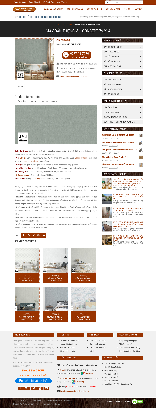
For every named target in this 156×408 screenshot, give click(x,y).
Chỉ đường (89, 373)
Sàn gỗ (23, 158)
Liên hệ (92, 351)
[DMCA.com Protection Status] (137, 401)
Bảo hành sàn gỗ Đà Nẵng (129, 351)
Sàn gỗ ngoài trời (111, 374)
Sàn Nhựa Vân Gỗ (111, 377)
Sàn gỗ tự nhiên (81, 158)
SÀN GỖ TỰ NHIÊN (111, 57)
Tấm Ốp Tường (110, 107)
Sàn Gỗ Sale (62, 2)
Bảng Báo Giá (34, 2)
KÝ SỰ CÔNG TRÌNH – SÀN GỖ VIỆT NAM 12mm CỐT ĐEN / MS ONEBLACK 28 (128, 197)
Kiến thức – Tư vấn (67, 347)
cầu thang (36, 178)
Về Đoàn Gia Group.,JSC (69, 341)
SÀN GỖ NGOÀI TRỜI (112, 61)
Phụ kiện (127, 9)
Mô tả (20, 86)
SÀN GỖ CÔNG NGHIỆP (113, 47)
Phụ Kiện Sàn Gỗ (111, 112)
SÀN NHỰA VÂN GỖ (111, 52)
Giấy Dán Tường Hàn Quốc (115, 117)
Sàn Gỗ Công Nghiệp (53, 9)
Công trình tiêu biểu (67, 351)
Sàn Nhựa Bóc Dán (112, 80)
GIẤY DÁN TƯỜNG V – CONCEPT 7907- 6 (83, 279)
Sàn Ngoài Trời (113, 9)
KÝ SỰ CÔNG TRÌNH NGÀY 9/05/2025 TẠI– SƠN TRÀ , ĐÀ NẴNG (128, 209)
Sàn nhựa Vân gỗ (75, 9)
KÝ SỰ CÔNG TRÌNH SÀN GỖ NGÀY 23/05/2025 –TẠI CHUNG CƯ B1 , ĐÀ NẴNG (128, 238)
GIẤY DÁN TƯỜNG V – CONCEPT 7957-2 (27, 318)
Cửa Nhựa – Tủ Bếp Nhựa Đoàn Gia (119, 122)
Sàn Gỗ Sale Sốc (111, 94)
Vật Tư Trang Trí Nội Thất (114, 364)
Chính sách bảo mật (97, 344)
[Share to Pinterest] (28, 235)
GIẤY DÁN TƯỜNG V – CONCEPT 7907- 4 (55, 318)
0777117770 (70, 386)
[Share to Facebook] (23, 235)
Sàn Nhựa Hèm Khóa (113, 89)
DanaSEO (127, 401)
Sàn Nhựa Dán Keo (112, 84)
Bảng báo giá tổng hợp (128, 341)
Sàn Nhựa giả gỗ (31, 161)
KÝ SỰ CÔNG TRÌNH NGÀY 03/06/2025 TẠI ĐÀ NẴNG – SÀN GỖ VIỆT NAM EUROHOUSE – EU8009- (128, 224)
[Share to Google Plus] (38, 235)
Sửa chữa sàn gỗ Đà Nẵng (129, 347)
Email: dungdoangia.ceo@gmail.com (74, 76)
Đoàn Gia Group (20, 2)
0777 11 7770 (79, 53)
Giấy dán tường (73, 44)
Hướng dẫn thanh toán (68, 344)
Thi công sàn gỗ (125, 344)
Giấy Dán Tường (110, 370)
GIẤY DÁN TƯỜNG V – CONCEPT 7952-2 (83, 318)
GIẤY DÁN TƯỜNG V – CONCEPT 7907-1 (55, 279)
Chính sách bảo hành (98, 347)
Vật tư (138, 9)
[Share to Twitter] (33, 235)
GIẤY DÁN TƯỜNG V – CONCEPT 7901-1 (27, 279)
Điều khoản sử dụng (98, 341)
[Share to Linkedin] (43, 235)
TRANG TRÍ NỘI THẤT (112, 66)
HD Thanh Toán (48, 2)
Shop (70, 25)
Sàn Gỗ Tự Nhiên (94, 9)
